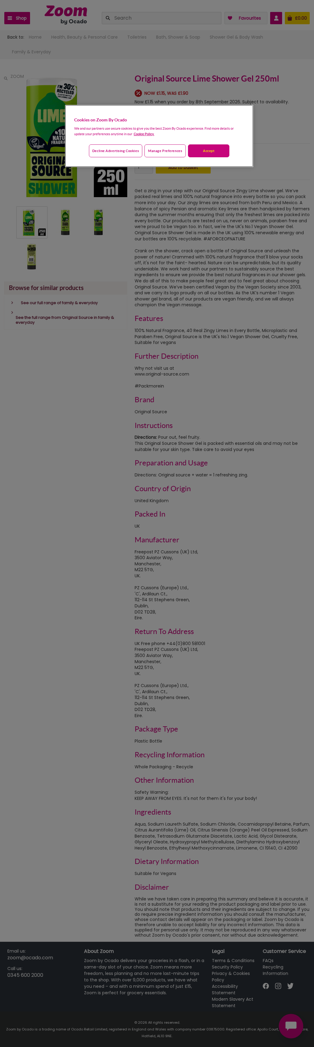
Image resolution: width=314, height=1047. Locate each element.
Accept (208, 151)
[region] (159, 136)
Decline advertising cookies (115, 151)
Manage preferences (165, 151)
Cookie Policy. (144, 134)
